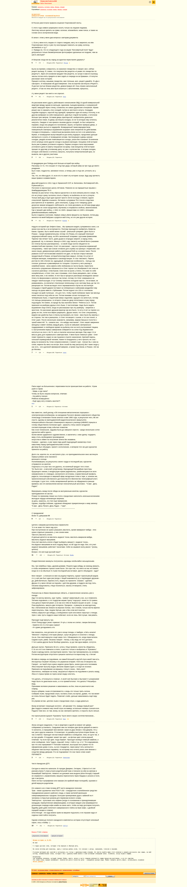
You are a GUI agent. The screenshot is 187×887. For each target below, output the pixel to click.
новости (64, 879)
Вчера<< (34, 832)
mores (64, 352)
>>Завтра (45, 832)
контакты (44, 879)
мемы (52, 7)
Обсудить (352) (51, 63)
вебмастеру (58, 879)
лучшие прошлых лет (55, 870)
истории (47, 7)
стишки (62, 7)
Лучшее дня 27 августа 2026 (48, 1)
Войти (42, 3)
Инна (64, 96)
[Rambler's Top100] (84, 885)
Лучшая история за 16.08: (42, 840)
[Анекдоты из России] (35, 2)
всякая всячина (67, 870)
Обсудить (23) (50, 157)
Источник (64, 406)
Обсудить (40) (50, 719)
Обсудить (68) (50, 352)
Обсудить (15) (51, 555)
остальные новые (43, 870)
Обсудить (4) (50, 519)
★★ (68, 719)
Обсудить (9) (50, 220)
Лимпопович (66, 757)
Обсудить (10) (50, 96)
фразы (57, 7)
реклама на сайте (36, 879)
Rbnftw (72, 555)
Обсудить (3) (50, 406)
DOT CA (65, 825)
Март (64, 719)
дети (33, 403)
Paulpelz (64, 220)
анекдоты (41, 7)
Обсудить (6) (51, 825)
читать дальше (38, 861)
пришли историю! (149, 873)
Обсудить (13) (50, 757)
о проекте (51, 879)
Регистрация (48, 3)
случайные (76, 870)
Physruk (66, 63)
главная (34, 873)
